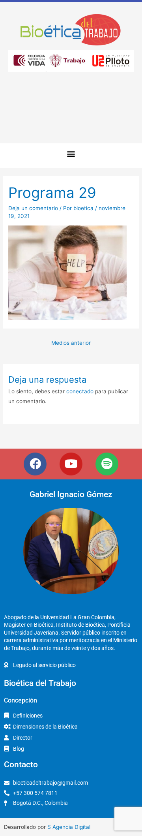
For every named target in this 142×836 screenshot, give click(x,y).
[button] (71, 153)
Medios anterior (71, 343)
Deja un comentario (33, 208)
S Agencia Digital (68, 827)
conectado (79, 391)
